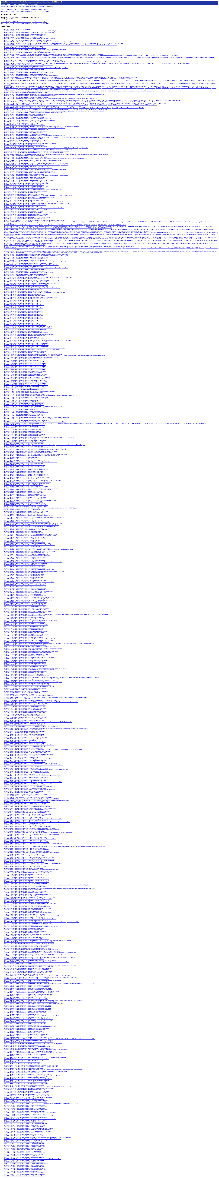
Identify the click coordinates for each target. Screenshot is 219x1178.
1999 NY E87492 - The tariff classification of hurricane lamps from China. (24, 494)
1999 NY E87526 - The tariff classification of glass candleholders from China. (25, 495)
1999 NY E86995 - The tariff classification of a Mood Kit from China (23, 491)
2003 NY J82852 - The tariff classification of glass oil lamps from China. (23, 825)
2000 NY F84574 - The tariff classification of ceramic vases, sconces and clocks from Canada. (29, 551)
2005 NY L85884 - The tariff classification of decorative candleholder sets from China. (27, 1005)
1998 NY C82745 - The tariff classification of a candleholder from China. (24, 309)
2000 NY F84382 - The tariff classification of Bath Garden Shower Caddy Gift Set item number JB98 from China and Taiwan (38, 549)
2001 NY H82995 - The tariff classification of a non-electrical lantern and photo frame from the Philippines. (33, 682)
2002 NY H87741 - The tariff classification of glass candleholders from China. (25, 705)
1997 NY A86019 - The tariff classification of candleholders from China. (23, 200)
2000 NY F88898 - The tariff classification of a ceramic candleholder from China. (26, 594)
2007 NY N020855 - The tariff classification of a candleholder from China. (24, 1145)
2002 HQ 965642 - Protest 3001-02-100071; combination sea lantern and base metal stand (28, 695)
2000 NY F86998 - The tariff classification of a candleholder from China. (24, 579)
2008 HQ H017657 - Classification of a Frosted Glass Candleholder (22, 1149)
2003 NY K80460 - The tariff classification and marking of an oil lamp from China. (26, 875)
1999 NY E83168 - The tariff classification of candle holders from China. (24, 458)
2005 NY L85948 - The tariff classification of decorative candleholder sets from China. (27, 1009)
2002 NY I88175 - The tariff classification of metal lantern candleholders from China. (27, 791)
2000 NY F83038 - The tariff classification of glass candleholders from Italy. (24, 537)
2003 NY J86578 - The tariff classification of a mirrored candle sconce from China (26, 849)
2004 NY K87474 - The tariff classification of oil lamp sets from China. (23, 929)
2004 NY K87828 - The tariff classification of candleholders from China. (23, 932)
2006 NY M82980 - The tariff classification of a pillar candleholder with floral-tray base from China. (31, 1065)
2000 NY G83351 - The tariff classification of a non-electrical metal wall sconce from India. (29, 640)
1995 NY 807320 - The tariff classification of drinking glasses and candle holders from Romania (30, 95)
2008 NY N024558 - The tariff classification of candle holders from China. (24, 1165)
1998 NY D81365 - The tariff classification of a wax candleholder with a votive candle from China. (31, 357)
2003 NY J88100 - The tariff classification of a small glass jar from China (24, 862)
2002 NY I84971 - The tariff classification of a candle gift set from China (23, 757)
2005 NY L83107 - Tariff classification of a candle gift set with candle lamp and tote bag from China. (31, 991)
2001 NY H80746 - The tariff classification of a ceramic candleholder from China (26, 672)
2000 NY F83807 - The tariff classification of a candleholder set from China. (24, 542)
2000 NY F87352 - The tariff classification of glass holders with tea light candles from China (29, 582)
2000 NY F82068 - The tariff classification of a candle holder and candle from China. (27, 528)
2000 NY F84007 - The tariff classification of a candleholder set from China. (24, 546)
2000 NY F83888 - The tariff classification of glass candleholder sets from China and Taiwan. (29, 545)
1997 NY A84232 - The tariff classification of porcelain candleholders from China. (26, 186)
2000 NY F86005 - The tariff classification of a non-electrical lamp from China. (25, 563)
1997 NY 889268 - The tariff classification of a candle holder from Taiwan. (24, 177)
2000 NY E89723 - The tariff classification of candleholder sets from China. (24, 514)
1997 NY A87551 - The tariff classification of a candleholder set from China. (25, 205)
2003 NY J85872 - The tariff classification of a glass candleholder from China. (25, 840)
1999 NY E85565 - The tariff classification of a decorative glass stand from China (26, 474)
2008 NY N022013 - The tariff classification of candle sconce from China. (24, 1154)
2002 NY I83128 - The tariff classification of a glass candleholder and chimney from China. (29, 745)
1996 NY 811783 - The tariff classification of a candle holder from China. (24, 123)
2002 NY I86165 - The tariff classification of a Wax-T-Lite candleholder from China (27, 772)
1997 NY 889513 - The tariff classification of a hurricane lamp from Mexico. (25, 178)
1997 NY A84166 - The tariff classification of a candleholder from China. (24, 185)
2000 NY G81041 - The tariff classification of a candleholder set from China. (25, 612)
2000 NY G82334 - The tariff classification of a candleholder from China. (24, 628)
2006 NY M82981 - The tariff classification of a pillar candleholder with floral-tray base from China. (31, 1066)
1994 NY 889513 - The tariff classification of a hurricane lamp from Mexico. (25, 71)
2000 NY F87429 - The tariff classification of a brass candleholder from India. (25, 585)
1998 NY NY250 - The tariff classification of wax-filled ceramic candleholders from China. (28, 412)
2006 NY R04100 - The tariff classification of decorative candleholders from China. (26, 1091)
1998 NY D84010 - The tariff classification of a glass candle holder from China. (25, 374)
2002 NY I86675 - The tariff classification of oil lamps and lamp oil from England (26, 777)
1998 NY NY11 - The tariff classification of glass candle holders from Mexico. (25, 386)
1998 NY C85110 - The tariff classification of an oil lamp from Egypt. (23, 331)
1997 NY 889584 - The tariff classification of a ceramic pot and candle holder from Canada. (29, 180)
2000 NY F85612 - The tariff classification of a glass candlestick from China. (25, 557)
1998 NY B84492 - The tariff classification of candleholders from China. (23, 289)
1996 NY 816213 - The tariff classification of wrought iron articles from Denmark (26, 131)
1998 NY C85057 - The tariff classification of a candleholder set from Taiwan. (25, 329)
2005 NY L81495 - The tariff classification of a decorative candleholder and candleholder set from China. (32, 980)
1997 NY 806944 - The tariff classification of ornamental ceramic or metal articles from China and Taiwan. (33, 160)
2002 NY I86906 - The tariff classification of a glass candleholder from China (25, 780)
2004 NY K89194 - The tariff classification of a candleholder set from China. (25, 956)
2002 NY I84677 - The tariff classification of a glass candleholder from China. (25, 752)
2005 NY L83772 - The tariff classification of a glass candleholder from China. (25, 997)
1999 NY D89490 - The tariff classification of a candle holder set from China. (25, 440)
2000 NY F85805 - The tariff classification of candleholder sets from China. (24, 560)
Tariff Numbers (34, 4)
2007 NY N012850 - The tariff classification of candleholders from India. (24, 1122)
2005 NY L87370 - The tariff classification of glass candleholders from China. (25, 1023)
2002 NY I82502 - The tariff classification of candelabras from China (22, 740)
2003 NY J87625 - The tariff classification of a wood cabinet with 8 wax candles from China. (29, 859)
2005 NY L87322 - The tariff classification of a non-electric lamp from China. (25, 1022)
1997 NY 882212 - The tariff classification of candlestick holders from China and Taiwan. (28, 171)
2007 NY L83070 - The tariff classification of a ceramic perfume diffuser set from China (28, 1097)
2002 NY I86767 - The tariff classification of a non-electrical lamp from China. (25, 779)
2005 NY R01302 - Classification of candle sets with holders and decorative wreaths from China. (30, 1040)
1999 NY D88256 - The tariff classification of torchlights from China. (23, 432)
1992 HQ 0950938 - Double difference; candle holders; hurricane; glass (23, 37)
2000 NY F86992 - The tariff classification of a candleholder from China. (24, 572)
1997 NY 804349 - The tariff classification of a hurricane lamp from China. (24, 155)
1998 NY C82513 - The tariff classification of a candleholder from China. (24, 300)
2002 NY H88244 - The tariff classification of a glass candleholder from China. (25, 711)
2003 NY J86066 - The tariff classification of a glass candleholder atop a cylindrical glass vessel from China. (33, 843)
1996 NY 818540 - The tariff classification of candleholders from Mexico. (24, 138)
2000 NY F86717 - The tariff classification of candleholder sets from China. (24, 568)
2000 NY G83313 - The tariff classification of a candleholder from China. (24, 637)
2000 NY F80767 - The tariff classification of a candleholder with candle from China (27, 522)
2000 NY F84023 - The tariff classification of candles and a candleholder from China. (27, 548)
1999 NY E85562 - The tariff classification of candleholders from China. (23, 472)
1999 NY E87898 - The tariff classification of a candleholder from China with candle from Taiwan (30, 500)
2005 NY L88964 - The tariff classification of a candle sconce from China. (24, 1036)
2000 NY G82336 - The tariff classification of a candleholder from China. (24, 629)
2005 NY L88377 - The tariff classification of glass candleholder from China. (25, 1029)
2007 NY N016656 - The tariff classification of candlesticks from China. (23, 1132)
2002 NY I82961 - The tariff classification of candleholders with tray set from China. (27, 743)
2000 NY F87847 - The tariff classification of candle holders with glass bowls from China (28, 591)
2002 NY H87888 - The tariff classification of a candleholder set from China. (25, 706)
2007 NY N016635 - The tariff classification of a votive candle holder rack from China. (27, 1131)
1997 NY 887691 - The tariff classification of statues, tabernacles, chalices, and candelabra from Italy (31, 172)
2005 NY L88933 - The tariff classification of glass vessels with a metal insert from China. (28, 1034)
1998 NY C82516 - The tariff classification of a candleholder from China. (24, 305)
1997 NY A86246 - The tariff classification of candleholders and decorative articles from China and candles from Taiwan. (37, 202)
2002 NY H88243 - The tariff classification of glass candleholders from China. (25, 709)
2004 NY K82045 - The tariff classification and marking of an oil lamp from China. (26, 902)
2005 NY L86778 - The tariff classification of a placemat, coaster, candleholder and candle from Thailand (32, 1016)
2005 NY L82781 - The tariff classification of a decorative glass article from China (26, 986)
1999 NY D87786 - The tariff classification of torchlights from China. (23, 429)
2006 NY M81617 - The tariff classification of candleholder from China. (23, 1060)
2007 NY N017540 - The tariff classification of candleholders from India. (24, 1136)
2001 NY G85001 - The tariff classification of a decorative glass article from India (26, 654)
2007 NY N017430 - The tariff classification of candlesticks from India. (23, 1134)
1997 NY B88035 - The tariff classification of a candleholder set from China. (25, 218)
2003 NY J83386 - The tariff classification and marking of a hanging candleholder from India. (29, 828)
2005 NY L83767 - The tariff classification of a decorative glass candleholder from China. (28, 994)
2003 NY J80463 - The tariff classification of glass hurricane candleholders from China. (27, 814)
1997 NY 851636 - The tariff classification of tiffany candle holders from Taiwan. (26, 166)
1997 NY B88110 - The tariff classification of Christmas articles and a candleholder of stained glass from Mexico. (34, 220)
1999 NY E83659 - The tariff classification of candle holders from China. (24, 463)
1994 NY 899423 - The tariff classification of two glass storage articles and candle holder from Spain (31, 75)
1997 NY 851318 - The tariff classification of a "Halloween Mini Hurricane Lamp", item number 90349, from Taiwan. (36, 165)
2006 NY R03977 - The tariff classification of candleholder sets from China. (24, 1089)
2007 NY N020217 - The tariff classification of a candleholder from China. (24, 1143)
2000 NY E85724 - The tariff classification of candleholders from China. (23, 512)
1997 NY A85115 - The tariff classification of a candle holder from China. (24, 194)
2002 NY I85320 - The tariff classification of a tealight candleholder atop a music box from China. (30, 763)
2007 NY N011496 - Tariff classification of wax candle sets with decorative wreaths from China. (30, 1119)
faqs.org (3, 4)
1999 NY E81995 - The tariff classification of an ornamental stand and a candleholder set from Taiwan (31, 455)
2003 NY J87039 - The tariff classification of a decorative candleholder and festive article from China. (31, 852)
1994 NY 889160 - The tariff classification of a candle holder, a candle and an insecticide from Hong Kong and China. (36, 68)
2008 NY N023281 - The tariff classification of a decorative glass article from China (26, 1160)
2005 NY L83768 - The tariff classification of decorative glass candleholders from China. (28, 996)
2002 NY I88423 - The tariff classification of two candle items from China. (24, 792)
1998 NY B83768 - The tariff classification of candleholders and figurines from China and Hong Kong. (32, 288)
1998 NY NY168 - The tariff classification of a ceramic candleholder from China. (26, 398)
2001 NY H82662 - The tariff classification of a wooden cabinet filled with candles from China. (30, 680)
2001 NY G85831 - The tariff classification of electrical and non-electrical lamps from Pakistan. (30, 657)
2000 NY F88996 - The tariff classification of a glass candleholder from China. (25, 595)
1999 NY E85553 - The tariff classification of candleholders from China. (23, 468)
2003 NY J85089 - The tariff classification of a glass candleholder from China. (25, 837)
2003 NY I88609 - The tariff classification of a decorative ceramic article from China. (27, 802)
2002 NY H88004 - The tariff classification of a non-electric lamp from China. (25, 708)
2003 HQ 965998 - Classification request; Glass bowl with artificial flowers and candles (27, 797)
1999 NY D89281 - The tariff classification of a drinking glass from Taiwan (24, 438)
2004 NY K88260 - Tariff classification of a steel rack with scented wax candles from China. (29, 942)
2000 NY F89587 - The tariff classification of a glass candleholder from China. (25, 603)
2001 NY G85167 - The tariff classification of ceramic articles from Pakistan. (25, 655)
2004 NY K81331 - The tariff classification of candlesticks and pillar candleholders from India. (29, 894)
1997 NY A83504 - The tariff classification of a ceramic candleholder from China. (26, 183)
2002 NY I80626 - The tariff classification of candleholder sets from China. (24, 725)
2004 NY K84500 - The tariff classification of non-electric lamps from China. (25, 917)
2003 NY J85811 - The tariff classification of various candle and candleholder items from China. (30, 839)
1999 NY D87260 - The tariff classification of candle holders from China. (24, 426)
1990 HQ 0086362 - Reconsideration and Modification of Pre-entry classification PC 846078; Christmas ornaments (35, 31)
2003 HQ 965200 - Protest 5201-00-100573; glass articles (19, 795)
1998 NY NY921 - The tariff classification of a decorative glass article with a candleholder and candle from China (35, 422)
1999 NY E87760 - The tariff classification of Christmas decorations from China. (26, 498)
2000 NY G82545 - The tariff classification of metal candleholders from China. (25, 631)
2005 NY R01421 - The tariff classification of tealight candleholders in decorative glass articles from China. (33, 1043)
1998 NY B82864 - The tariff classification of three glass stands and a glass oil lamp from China (30, 283)
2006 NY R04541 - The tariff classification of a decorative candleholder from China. (27, 1094)
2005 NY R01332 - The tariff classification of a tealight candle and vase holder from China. (28, 1042)
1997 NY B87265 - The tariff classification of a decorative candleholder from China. (27, 217)
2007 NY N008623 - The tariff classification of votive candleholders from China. (26, 1109)
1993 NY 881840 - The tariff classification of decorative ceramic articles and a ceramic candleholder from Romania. (35, 49)
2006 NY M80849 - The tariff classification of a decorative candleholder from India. (26, 1059)
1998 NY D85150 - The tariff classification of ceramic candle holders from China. (26, 382)
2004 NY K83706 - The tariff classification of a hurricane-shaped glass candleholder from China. (30, 912)
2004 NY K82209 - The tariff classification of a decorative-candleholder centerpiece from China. (30, 903)
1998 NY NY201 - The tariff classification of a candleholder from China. (24, 405)
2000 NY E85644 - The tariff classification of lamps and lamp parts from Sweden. (26, 511)
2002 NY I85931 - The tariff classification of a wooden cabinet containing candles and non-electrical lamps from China (36, 769)
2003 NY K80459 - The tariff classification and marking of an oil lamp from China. (26, 874)
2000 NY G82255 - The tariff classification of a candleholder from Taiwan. (24, 622)
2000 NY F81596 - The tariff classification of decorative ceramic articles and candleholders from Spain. (32, 526)
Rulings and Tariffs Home (14, 6)
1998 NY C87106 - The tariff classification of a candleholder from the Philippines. (26, 345)
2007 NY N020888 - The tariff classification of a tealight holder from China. (24, 1146)
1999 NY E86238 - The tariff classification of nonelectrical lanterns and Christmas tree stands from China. (32, 480)
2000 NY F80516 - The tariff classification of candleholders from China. (23, 518)
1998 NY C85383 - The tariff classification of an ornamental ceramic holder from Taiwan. (28, 334)
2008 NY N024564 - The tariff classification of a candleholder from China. (24, 1166)
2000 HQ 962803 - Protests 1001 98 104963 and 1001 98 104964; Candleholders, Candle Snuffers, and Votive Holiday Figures (40, 508)
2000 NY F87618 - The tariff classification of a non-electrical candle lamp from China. (27, 589)
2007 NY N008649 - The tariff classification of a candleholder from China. (24, 1111)
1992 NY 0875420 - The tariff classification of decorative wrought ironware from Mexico (28, 40)
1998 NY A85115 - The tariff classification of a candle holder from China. (24, 275)
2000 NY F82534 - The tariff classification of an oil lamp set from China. (24, 532)
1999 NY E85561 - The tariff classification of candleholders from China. (23, 471)
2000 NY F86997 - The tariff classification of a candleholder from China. (24, 577)
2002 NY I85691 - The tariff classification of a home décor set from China (24, 766)
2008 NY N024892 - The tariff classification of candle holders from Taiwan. (24, 1168)
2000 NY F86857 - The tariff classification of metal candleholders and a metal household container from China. (34, 571)
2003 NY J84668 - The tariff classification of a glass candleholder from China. (25, 835)
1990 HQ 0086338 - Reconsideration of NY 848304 (18, 29)
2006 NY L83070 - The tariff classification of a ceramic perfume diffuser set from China (28, 1051)
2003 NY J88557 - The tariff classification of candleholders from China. (23, 868)
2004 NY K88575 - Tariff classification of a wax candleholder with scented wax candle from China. (31, 949)
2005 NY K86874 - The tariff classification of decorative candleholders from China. (26, 979)
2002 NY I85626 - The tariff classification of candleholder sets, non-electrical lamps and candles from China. (33, 765)
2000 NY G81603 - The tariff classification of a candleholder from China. (24, 617)
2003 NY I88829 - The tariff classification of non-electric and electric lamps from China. (28, 803)
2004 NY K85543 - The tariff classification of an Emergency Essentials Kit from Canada (28, 923)
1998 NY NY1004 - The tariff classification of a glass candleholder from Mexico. (26, 385)
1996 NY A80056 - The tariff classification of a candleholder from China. (24, 142)
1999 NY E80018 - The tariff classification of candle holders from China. (24, 443)
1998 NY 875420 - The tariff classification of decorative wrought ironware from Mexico (28, 260)
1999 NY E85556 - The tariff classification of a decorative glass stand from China (26, 469)
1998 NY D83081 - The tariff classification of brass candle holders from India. (25, 365)
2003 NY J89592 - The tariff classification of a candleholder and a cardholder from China (28, 871)
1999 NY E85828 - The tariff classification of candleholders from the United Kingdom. (27, 477)
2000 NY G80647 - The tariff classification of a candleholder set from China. (25, 606)
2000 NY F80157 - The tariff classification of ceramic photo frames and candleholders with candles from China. (34, 517)
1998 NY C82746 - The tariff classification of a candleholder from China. (24, 311)
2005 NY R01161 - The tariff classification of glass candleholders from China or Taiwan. (28, 1037)
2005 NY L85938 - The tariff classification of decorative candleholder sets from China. (27, 1006)
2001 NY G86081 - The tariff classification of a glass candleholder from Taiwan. (26, 660)
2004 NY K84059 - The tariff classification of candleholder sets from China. (24, 914)
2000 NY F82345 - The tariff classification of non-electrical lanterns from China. (26, 529)
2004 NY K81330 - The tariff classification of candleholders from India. (23, 892)
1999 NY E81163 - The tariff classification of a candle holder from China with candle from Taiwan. (31, 451)
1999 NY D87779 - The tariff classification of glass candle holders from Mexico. (26, 428)
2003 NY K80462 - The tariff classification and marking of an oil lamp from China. (26, 879)
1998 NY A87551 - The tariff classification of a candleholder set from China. (25, 278)
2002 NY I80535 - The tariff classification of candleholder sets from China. (24, 720)
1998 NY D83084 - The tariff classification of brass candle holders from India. (25, 369)
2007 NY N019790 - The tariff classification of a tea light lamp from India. (24, 1142)
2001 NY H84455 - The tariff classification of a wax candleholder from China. (25, 688)
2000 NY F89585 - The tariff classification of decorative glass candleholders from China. (28, 600)
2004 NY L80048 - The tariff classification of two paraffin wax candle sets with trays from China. (30, 960)
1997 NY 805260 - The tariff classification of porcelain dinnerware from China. (25, 157)
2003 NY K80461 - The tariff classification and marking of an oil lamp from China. (26, 877)
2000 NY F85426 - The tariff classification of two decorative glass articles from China (27, 555)
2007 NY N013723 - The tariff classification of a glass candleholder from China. (26, 1123)
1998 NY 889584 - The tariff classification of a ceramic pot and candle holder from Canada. (29, 272)
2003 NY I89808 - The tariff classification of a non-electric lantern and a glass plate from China (30, 808)
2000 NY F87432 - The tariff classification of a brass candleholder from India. (25, 588)
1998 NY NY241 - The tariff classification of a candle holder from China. (24, 411)
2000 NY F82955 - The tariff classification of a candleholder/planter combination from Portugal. (30, 535)
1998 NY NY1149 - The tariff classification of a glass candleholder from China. (25, 388)
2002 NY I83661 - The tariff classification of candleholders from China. (23, 748)
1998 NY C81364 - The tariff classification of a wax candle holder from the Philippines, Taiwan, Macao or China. (35, 292)
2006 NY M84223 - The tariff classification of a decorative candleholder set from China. (28, 1079)
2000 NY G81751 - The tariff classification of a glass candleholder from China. (25, 619)
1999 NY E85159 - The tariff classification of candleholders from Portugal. (24, 465)
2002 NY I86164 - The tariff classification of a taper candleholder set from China (26, 771)
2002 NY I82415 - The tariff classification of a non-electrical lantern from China (25, 737)
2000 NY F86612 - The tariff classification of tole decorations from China (24, 566)
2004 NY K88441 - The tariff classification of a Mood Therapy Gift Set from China (26, 945)
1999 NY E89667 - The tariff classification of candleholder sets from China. (24, 503)
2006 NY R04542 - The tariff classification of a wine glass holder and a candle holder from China (30, 1096)
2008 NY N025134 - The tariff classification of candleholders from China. (24, 1171)
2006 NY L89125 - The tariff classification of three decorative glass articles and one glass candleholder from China (35, 1052)
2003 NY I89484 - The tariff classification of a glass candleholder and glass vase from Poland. (29, 806)
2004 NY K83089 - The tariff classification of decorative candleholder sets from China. (27, 908)
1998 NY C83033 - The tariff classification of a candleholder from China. (24, 317)
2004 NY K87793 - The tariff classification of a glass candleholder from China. (25, 931)
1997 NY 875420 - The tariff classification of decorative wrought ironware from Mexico (28, 168)
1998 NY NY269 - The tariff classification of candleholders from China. (23, 415)
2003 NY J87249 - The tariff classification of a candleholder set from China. (24, 854)
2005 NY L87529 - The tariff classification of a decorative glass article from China (26, 1028)
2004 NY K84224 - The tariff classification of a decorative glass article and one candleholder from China (32, 915)
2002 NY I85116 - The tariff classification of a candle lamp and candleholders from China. (28, 759)
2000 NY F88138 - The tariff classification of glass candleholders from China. (25, 592)
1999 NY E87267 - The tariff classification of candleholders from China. (23, 492)
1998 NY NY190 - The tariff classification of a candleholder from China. (24, 402)
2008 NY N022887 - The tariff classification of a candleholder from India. (24, 1157)
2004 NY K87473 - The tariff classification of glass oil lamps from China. (24, 928)
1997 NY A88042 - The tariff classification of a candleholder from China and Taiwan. (27, 209)
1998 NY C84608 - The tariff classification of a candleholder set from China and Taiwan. (28, 326)
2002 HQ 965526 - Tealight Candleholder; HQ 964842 (19, 694)
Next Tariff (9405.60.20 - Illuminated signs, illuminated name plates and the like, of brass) (25, 11)
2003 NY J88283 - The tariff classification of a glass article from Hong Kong (25, 866)
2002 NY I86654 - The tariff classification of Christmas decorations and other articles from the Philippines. (33, 775)
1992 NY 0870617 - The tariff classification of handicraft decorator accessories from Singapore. (30, 38)
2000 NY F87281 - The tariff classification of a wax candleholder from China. (25, 580)
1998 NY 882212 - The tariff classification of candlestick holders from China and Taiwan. (28, 263)
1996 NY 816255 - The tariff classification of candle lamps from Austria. (23, 132)
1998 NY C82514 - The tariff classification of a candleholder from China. (24, 302)
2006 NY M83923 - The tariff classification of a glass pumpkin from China (24, 1077)
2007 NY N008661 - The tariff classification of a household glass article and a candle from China (30, 1112)
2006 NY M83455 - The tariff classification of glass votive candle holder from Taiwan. (27, 1074)
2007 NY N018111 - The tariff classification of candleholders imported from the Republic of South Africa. (32, 1139)
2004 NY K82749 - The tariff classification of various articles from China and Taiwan (27, 906)
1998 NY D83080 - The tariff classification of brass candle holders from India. (25, 363)
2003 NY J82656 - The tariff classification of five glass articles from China (24, 823)
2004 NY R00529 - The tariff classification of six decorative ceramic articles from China (28, 971)
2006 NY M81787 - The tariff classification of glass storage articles (22, 1062)
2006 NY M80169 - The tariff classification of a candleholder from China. (24, 1056)
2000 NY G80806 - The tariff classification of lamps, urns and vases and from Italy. (26, 609)
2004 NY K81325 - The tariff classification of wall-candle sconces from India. (25, 886)
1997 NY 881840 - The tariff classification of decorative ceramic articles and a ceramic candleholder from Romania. (35, 169)
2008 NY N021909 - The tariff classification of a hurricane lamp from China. (25, 1152)
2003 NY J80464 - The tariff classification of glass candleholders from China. (25, 815)
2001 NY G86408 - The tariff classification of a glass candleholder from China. (25, 665)
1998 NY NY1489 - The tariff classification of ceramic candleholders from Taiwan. (26, 394)
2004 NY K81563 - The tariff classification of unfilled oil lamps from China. (24, 895)
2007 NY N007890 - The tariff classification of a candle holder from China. (24, 1105)
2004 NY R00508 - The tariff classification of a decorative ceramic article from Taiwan (27, 968)
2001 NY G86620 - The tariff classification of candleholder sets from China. (24, 666)
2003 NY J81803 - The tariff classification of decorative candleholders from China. (26, 820)
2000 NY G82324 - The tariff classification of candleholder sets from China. (24, 626)
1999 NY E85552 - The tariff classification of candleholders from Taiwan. (24, 466)
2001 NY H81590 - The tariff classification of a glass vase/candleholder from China (26, 675)
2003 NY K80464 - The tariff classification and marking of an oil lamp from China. (26, 882)
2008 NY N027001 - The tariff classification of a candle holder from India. (24, 1176)
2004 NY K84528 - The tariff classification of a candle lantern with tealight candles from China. (30, 919)
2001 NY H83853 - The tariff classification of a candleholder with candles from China (27, 685)
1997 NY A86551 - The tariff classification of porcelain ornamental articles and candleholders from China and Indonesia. (36, 203)
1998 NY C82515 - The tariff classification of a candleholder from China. (24, 303)
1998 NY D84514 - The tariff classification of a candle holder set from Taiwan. (25, 380)
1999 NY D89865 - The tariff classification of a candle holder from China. (24, 442)
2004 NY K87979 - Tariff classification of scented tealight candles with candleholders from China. (30, 934)
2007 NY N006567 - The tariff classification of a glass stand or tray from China (25, 1102)
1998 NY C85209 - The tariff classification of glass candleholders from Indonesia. (26, 332)
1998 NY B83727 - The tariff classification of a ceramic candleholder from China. (26, 285)
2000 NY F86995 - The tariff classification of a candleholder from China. (24, 575)
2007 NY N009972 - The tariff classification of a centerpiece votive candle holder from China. (29, 1116)
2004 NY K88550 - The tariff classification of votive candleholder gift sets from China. (27, 948)
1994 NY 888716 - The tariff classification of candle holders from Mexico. (24, 66)
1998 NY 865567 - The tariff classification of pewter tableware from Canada (24, 258)
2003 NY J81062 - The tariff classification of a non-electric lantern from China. (25, 817)
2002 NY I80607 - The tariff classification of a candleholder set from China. (24, 723)
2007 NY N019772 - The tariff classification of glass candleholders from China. (25, 1140)
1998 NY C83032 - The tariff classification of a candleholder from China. (24, 315)
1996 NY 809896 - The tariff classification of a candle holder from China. (24, 115)
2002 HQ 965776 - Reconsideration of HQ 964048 (18, 699)
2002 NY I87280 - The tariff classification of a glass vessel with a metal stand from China (28, 783)
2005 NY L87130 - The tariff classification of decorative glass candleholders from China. (28, 1020)
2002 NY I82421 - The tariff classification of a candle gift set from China (23, 739)
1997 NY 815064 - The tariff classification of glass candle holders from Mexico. (25, 162)
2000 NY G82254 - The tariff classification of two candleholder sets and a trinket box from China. (30, 620)
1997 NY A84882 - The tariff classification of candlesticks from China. (23, 192)
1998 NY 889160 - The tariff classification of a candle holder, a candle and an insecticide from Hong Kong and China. (36, 268)
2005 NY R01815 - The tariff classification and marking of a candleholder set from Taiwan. (28, 1046)
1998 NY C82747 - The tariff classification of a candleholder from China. (24, 312)
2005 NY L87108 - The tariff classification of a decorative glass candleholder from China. (28, 1019)
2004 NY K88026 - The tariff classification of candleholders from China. (23, 936)
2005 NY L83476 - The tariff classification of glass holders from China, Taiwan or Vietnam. (29, 992)
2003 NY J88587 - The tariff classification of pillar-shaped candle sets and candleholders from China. (31, 869)
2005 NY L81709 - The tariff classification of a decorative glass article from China (26, 982)
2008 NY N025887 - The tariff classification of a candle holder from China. (24, 1174)
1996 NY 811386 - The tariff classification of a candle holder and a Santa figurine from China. (29, 120)
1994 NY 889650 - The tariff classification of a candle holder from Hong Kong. (25, 74)
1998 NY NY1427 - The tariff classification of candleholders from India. (23, 392)
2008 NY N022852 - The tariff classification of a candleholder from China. (24, 1156)
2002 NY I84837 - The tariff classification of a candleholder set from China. (24, 755)
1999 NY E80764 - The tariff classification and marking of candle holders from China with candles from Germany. (35, 448)
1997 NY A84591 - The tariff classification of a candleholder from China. (24, 188)
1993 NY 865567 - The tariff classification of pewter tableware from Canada (24, 46)
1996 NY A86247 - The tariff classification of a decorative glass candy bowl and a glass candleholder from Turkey (35, 152)
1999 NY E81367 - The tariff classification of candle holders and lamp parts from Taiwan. (28, 452)
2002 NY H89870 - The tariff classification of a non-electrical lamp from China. (25, 717)
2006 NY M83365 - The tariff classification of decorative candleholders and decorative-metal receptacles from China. (35, 1071)
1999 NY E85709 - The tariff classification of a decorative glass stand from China (26, 475)
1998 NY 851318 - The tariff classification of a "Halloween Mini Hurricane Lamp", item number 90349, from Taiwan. (36, 255)
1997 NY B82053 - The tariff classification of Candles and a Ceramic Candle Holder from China (30, 212)
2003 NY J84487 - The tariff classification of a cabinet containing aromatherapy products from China (31, 834)
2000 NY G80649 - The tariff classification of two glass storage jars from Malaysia (26, 608)
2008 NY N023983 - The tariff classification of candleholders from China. (24, 1162)
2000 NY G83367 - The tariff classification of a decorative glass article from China (26, 642)
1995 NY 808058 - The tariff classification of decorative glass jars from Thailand (26, 97)
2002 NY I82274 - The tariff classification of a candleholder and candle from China (26, 735)
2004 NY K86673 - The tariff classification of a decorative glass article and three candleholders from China (33, 926)
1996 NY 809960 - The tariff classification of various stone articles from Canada (25, 117)
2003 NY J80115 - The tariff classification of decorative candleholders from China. (26, 809)
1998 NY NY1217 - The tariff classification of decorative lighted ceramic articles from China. (29, 391)
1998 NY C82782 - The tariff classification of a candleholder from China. (24, 314)
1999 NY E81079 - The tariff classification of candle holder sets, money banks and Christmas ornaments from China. (35, 449)
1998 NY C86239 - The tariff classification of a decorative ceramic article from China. (27, 338)
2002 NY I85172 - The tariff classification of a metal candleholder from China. (25, 760)
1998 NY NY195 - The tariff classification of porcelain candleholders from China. (26, 403)
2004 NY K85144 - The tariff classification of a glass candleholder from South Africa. (27, 920)
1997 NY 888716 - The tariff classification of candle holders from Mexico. (24, 174)
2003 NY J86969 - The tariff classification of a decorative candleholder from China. (26, 851)
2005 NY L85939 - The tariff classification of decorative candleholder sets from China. (27, 1008)
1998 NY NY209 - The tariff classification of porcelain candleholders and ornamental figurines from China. (33, 406)
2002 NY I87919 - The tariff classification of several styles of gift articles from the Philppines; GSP (30, 789)
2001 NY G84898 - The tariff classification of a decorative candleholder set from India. (27, 652)
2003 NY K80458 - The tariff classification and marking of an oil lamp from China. (26, 872)
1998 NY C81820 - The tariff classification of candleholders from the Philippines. (26, 298)
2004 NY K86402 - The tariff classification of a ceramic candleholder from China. (26, 925)
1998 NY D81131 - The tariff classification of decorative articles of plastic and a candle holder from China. (33, 354)
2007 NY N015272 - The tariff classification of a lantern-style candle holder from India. (27, 1129)
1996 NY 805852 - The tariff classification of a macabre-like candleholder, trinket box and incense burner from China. (36, 112)
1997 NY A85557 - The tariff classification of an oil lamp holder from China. (25, 198)
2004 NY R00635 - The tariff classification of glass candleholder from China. (25, 974)
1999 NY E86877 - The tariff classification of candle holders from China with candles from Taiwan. (31, 488)
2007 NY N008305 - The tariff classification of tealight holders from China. (24, 1108)
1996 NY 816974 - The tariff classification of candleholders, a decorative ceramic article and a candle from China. (35, 135)
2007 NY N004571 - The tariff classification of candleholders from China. (24, 1099)
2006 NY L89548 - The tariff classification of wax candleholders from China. (25, 1054)
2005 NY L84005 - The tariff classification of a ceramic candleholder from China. (26, 999)
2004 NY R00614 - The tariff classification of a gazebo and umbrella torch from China (27, 972)
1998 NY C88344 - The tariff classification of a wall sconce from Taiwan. (24, 352)
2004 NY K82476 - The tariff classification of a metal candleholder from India (25, 905)
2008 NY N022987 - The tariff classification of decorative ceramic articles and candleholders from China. (32, 1159)
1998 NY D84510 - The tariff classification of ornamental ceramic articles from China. (27, 378)
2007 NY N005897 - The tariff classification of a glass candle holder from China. (26, 1100)
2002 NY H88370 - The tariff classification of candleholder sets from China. (24, 712)
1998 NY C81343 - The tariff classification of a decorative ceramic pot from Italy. (26, 291)
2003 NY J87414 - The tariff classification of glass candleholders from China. (25, 855)
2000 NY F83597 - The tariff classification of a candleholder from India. (23, 540)
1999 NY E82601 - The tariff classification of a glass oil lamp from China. (24, 457)
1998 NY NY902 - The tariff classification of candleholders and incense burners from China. (29, 420)
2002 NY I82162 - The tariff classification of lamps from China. (21, 732)
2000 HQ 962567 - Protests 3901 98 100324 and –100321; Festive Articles (25, 506)
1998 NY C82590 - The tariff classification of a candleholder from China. (24, 306)
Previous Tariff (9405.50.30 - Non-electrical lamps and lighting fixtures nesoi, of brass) (24, 9)
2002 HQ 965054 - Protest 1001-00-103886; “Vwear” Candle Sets (22, 692)
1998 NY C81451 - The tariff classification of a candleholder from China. (24, 294)
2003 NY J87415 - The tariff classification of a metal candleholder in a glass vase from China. (29, 857)
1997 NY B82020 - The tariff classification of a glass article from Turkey (23, 211)
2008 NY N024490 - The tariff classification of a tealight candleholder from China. (26, 1163)
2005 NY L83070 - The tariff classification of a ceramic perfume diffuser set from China (28, 989)
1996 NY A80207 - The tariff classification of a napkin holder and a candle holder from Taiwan (30, 143)
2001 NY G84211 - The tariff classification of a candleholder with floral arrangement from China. (30, 646)
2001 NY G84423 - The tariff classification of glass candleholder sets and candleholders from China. (31, 651)
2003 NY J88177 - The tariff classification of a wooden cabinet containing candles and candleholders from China (34, 863)
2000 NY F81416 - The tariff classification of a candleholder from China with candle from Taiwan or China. (33, 523)
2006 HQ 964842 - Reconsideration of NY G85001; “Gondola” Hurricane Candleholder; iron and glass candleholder (35, 1049)
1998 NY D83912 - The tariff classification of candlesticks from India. (23, 372)
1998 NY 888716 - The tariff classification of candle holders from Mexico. (24, 266)
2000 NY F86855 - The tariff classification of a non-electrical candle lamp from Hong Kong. (29, 569)
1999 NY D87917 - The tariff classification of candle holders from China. (24, 431)
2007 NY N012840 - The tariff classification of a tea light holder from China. (25, 1120)
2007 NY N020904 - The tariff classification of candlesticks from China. (23, 1148)
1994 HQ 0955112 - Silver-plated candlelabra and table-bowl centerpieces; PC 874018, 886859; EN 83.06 (33, 60)
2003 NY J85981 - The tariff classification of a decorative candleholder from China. (26, 842)
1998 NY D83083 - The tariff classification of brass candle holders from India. (25, 368)
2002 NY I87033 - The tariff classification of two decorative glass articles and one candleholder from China (33, 782)
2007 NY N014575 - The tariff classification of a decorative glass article (23, 1126)
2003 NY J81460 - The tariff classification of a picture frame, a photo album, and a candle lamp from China (33, 819)
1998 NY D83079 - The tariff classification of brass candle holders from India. (25, 362)
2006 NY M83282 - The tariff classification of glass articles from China (23, 1068)
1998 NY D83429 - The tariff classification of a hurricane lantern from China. (25, 371)
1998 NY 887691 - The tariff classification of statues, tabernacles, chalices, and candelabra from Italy (31, 265)
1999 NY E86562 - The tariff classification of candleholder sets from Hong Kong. (26, 486)
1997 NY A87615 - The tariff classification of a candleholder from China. (24, 206)
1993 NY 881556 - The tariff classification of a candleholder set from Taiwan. (25, 48)
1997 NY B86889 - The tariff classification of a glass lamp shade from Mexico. (25, 215)
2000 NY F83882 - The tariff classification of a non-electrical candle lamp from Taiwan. (28, 543)
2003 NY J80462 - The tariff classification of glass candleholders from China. (25, 812)
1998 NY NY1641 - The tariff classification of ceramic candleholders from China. (26, 397)
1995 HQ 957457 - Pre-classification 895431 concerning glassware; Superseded (25, 92)
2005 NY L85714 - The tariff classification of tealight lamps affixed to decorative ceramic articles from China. (33, 1003)
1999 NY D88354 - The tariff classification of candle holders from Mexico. (24, 434)
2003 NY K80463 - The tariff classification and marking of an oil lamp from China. (26, 880)
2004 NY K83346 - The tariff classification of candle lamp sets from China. (24, 911)
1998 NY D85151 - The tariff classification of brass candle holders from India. (25, 383)
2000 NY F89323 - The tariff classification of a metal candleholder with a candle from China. (29, 597)
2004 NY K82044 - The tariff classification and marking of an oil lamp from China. (26, 900)
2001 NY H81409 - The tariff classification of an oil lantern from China (23, 674)
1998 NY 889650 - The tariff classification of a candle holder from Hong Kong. (25, 274)
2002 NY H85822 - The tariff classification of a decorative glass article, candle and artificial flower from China (34, 700)
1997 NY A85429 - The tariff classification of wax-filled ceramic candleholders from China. (29, 197)
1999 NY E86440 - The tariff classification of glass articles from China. (23, 485)
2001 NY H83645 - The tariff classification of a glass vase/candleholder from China (26, 683)
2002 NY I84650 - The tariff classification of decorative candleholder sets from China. (27, 751)
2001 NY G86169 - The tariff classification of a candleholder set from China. (25, 662)
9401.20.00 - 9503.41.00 (39, 6)
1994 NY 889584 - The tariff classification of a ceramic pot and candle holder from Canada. (29, 72)
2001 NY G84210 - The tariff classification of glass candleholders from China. (25, 645)
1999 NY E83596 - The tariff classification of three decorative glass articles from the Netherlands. (30, 462)
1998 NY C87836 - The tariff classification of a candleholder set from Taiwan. (25, 351)
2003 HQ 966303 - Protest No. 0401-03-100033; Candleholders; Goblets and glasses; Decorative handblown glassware (36, 800)
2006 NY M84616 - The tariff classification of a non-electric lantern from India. (25, 1082)
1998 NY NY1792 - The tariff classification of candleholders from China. (24, 400)
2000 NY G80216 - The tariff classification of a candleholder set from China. (25, 605)
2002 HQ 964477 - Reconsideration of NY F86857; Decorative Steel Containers (26, 691)
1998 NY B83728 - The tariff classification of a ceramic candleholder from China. (26, 286)
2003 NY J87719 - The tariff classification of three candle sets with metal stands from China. (29, 860)
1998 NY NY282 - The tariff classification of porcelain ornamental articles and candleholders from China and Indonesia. (36, 418)
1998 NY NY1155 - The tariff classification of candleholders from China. (24, 389)
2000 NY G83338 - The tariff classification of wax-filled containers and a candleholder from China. (31, 639)
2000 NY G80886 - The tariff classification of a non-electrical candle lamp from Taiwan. (28, 611)
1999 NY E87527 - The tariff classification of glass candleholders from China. (25, 497)
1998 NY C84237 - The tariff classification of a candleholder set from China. (25, 325)
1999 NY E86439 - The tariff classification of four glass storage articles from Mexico (27, 483)
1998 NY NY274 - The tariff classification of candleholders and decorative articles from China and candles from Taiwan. (36, 417)
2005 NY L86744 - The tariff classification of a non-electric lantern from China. (25, 1014)
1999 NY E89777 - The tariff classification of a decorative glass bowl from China (26, 505)
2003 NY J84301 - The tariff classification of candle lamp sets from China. (24, 831)
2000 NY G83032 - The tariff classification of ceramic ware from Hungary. (24, 632)
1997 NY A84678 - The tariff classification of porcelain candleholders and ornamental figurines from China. (33, 189)
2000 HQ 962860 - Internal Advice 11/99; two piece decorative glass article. (24, 509)
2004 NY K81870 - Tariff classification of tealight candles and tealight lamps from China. (28, 899)
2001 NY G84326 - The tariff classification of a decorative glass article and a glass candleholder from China (33, 648)
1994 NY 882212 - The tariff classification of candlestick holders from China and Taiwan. (28, 65)
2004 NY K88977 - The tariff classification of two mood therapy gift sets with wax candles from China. (32, 951)
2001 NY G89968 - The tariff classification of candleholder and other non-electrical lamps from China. (31, 669)
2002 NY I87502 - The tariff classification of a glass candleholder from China (25, 785)
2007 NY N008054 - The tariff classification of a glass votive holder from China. (26, 1106)
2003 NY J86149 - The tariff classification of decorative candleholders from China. (26, 845)
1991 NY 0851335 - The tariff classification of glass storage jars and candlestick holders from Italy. (30, 32)
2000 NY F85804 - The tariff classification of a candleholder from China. (24, 559)
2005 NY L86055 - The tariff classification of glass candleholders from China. (25, 1012)
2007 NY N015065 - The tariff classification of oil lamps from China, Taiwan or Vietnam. (28, 1128)
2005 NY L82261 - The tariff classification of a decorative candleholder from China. (27, 985)
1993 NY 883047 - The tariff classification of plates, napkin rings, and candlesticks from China (29, 51)
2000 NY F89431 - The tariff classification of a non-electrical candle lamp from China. (27, 599)
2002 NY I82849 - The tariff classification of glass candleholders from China (25, 742)
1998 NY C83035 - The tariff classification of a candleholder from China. (24, 320)
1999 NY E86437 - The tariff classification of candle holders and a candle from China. (27, 482)
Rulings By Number (11, 4)
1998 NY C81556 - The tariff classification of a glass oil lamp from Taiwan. (24, 295)
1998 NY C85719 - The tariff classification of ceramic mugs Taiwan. (22, 337)
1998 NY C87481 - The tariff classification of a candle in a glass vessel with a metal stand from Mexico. (32, 349)
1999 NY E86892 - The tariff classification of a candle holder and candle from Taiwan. (27, 489)
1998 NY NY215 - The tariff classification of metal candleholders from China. (25, 408)
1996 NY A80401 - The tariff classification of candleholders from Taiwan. (24, 145)
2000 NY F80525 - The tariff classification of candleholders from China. (23, 520)
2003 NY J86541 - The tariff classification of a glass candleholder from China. (25, 848)
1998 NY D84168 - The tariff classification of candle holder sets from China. (25, 375)
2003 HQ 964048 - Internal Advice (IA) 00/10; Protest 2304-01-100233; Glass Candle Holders (29, 794)
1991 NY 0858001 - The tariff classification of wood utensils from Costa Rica (25, 34)
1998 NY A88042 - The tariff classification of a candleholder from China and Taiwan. (27, 282)
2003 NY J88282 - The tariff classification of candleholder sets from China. (24, 865)
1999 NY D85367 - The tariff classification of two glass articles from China (24, 425)
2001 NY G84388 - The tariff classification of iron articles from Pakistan (23, 649)
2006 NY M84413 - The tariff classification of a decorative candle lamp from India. (26, 1080)
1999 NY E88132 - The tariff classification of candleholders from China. (23, 502)
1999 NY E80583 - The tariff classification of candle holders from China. (24, 446)
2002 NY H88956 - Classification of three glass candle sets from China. (23, 714)
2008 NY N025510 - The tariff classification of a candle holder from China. (24, 1172)
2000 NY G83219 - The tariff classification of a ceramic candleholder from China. (26, 634)
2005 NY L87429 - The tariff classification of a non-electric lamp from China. (25, 1025)
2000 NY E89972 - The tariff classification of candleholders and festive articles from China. (29, 515)
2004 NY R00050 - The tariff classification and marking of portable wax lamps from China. (29, 966)
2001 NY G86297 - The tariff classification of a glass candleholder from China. (25, 663)
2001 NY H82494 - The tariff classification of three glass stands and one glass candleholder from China (32, 679)
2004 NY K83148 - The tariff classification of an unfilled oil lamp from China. (25, 909)
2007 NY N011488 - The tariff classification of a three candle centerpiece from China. (27, 1117)
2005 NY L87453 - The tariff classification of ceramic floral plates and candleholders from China (30, 1026)
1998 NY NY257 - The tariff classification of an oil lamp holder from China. (24, 414)
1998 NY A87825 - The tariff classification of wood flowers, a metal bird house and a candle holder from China (34, 280)
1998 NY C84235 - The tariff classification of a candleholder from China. (24, 323)
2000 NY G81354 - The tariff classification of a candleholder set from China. (25, 615)
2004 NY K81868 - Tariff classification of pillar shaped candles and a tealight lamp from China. (30, 897)
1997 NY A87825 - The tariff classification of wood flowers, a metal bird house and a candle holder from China (34, 208)
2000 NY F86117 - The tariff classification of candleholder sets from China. (24, 565)
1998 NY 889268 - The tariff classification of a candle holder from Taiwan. (24, 269)
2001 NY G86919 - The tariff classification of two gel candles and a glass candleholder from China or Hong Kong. (35, 668)
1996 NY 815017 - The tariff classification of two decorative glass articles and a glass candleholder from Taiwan (34, 128)
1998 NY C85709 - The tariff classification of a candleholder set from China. (25, 335)
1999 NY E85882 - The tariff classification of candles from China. (22, 478)
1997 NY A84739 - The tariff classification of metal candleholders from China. (25, 191)
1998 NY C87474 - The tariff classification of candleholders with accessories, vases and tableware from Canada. (34, 348)
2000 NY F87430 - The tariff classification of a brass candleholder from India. (25, 586)
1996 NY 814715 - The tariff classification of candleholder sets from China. (24, 125)
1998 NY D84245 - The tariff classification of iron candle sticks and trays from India (27, 377)
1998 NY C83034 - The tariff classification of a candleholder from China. (24, 318)
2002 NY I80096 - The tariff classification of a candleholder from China (23, 719)
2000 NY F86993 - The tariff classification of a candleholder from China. (24, 574)
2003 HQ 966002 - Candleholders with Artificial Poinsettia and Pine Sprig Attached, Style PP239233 (31, 799)
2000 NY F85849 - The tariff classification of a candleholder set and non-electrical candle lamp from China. (33, 562)
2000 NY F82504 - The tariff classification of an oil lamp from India (22, 531)
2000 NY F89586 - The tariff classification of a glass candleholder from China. (25, 602)
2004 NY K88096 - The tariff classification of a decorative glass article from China (26, 939)
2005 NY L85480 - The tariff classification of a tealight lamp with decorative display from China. (30, 1002)
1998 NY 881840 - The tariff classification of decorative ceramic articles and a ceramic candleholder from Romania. (35, 262)
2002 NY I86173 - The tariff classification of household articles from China (24, 774)
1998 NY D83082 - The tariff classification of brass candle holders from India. (25, 366)
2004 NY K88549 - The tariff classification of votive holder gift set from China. (25, 946)
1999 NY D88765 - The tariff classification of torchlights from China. (23, 435)
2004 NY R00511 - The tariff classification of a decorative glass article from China (26, 969)
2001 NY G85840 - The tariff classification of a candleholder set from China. (25, 659)
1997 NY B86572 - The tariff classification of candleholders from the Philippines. (26, 214)
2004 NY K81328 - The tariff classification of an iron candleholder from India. (25, 891)
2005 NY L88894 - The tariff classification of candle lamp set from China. (24, 1032)
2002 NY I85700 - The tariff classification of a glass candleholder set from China (26, 768)
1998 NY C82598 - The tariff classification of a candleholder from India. (23, 308)
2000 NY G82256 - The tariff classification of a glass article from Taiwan (24, 623)
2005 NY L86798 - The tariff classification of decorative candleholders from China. (26, 1017)
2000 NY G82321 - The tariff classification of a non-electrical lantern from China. (26, 625)
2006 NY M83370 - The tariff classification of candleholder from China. (23, 1072)
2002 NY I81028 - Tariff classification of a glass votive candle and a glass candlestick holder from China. (32, 726)
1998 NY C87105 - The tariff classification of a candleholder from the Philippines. (26, 343)
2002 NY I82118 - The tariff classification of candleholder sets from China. (24, 731)
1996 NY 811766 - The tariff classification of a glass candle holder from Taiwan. (26, 122)
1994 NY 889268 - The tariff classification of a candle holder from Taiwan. (24, 69)
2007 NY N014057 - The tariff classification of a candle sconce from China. (24, 1125)
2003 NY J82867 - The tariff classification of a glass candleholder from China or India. (27, 826)
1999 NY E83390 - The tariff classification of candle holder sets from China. (24, 460)
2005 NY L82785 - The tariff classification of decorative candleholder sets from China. (27, 988)
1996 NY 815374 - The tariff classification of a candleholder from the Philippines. (26, 129)
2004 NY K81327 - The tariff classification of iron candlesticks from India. (24, 889)
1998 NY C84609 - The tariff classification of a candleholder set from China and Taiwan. (28, 328)
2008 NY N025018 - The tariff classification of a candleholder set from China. (25, 1169)
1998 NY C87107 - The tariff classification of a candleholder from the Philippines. (26, 346)
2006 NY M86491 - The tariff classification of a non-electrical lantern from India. (26, 1083)
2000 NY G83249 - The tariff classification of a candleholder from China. (24, 635)
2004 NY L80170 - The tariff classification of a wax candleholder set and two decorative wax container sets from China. (36, 962)
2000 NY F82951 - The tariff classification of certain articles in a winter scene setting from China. (30, 534)
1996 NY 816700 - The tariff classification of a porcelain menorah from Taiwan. (25, 134)
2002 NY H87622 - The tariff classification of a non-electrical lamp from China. (25, 703)
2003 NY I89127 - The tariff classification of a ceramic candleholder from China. (26, 805)
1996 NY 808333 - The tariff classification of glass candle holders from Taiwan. (25, 114)
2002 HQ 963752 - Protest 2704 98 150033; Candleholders (21, 689)
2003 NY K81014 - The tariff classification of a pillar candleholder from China (25, 883)
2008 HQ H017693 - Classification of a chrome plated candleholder (22, 1151)
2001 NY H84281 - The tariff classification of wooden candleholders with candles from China (29, 686)
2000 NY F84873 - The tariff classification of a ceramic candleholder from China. (26, 552)
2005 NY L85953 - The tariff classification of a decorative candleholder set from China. (27, 1011)
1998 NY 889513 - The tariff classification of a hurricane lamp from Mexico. (25, 271)
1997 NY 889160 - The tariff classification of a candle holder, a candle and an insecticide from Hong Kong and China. (36, 175)
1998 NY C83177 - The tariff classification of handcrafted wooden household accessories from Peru (31, 322)
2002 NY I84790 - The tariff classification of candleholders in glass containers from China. (28, 754)
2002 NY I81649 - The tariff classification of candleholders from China (23, 729)
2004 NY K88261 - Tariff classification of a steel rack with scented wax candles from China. (29, 943)
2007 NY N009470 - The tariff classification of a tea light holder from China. (25, 1114)
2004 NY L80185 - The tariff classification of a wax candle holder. (22, 963)
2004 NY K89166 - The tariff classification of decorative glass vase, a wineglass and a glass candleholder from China (35, 954)
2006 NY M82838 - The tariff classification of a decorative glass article (23, 1063)
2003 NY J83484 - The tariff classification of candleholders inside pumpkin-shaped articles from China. (32, 829)
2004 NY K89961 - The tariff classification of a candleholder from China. (24, 959)
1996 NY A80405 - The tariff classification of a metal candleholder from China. (25, 146)
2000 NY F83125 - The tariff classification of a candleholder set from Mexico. (25, 539)
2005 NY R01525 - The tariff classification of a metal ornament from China (24, 1045)
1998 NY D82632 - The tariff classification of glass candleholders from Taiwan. (25, 358)
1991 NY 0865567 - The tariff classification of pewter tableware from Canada (25, 35)
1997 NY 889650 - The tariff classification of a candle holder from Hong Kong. (25, 182)
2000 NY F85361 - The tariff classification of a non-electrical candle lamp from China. (27, 554)
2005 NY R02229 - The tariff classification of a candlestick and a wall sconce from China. (28, 1048)
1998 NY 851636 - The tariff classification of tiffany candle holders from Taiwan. (26, 257)
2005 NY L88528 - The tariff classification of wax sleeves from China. (23, 1031)
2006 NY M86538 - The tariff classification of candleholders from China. (24, 1085)
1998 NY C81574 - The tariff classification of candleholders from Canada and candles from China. (30, 297)
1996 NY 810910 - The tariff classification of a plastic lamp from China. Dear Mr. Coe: (27, 118)
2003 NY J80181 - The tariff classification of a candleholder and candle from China (26, 811)
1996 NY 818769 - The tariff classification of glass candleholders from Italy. (24, 140)
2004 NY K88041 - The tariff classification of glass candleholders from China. (25, 937)
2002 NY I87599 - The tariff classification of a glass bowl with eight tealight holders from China (30, 786)
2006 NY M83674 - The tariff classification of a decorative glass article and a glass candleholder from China (33, 1076)
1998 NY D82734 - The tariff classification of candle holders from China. (24, 360)
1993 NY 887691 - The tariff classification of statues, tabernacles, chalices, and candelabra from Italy (31, 52)
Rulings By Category (23, 4)
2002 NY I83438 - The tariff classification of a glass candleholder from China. (25, 746)
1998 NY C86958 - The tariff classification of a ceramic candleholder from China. (26, 342)
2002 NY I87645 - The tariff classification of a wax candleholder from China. (25, 788)
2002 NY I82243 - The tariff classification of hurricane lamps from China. (24, 734)
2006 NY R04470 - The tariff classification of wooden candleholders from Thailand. (27, 1092)
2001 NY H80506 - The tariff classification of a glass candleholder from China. (25, 671)
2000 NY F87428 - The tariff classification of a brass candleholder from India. (25, 583)
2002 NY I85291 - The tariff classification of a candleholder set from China (24, 762)
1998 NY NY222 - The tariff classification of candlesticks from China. (23, 409)
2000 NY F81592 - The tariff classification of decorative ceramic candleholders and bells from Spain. (31, 525)
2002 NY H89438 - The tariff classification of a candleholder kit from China (24, 715)
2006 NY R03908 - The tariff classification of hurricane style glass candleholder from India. (29, 1088)
